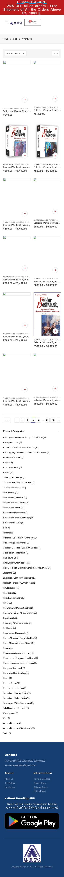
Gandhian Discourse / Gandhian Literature (20, 548)
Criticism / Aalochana (12, 487)
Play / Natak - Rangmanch (14, 633)
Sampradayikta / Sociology (14, 673)
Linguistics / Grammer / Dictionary (17, 578)
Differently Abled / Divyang (14, 503)
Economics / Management (14, 513)
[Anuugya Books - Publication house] (16, 23)
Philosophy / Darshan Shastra (15, 623)
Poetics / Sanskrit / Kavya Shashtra (18, 638)
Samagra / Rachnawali (12, 668)
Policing (6, 648)
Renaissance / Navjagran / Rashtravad (19, 658)
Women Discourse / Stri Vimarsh (17, 728)
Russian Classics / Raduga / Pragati (18, 663)
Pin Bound (7, 628)
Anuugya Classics (41, 107)
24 (53, 420)
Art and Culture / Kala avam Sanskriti (18, 447)
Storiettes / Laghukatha (13, 688)
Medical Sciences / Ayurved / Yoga (18, 583)
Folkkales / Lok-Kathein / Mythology (18, 538)
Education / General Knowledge (16, 518)
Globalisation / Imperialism (14, 553)
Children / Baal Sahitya (12, 477)
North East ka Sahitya (12, 598)
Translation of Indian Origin (14, 698)
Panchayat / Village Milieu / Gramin (18, 613)
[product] (16, 83)
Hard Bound (8, 558)
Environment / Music (12, 523)
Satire (5, 678)
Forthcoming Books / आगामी (14, 543)
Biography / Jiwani (10, 467)
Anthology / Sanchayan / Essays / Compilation (23, 437)
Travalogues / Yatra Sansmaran (16, 703)
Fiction (6, 108)
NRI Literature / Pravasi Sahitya (16, 608)
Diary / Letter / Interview (13, 498)
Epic (5, 528)
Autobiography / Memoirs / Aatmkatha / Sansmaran (24, 452)
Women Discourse (11, 723)
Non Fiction (8, 593)
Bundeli (6, 472)
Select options (25, 100)
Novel (5, 603)
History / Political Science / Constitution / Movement (25, 568)
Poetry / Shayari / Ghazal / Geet (16, 643)
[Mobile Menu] (6, 22)
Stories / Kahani (10, 683)
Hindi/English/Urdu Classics (14, 563)
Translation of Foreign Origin (15, 693)
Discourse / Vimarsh (11, 508)
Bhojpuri (6, 462)
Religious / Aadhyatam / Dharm (16, 653)
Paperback (14, 108)
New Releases (9, 588)
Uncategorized (9, 713)
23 (47, 420)
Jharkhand (7, 573)
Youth (5, 733)
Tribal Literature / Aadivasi (14, 708)
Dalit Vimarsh (8, 493)
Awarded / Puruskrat (11, 457)
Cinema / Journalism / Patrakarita (17, 482)
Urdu (5, 718)
